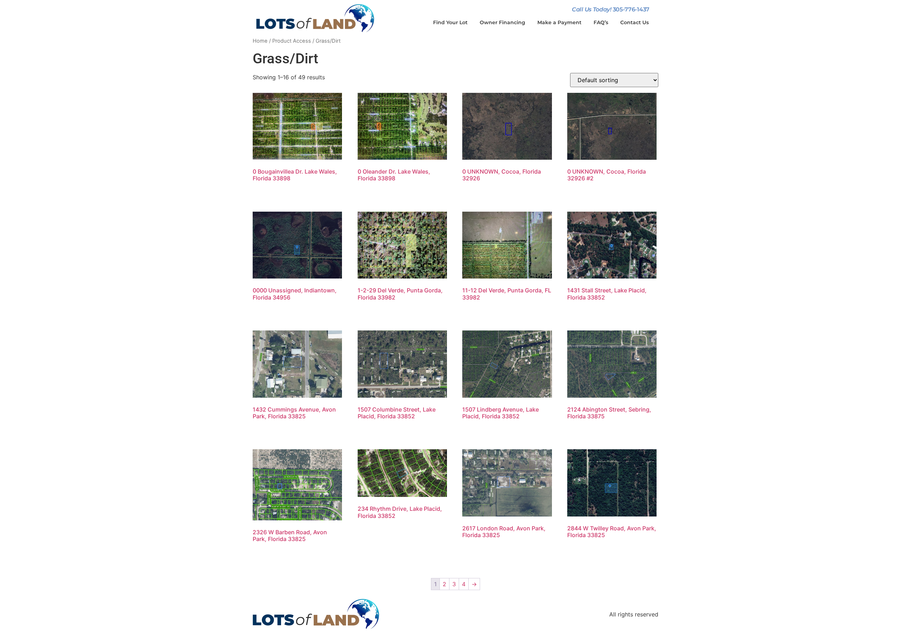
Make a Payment (559, 22)
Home (260, 41)
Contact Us (634, 22)
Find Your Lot (450, 22)
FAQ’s (601, 22)
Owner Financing (502, 22)
